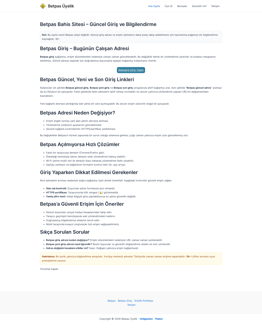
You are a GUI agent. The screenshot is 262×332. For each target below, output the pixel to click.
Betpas (112, 300)
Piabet (159, 318)
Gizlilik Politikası (143, 300)
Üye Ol (168, 6)
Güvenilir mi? (199, 6)
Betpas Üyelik (61, 6)
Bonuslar (182, 6)
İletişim (216, 6)
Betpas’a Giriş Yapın (131, 70)
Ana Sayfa (154, 6)
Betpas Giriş (125, 300)
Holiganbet (146, 318)
